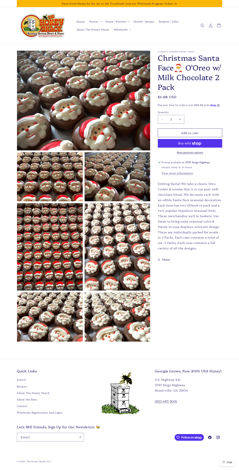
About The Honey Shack (33, 393)
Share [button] (166, 259)
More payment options (190, 152)
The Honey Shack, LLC (39, 461)
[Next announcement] (221, 3)
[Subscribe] (80, 437)
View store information (177, 173)
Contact (22, 406)
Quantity (163, 112)
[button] (95, 21)
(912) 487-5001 (166, 401)
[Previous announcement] (18, 3)
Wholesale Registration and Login (39, 412)
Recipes (22, 386)
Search (21, 379)
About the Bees (27, 399)
